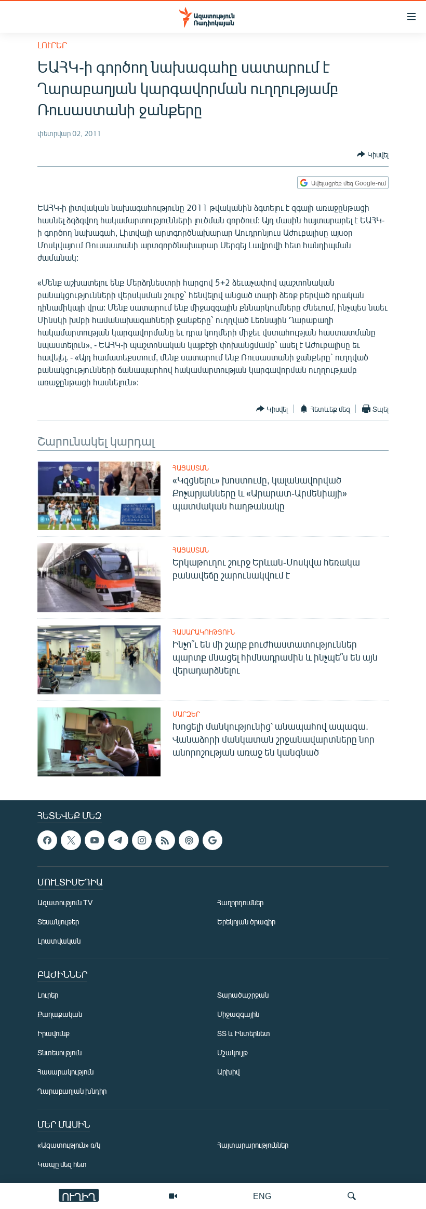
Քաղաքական (59, 1014)
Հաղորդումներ (240, 902)
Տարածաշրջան (243, 995)
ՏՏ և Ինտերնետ (243, 1033)
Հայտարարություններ (252, 1145)
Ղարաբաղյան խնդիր (71, 1091)
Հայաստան (190, 468)
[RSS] (165, 840)
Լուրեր (52, 45)
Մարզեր (186, 714)
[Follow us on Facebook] (47, 840)
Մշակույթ (232, 1053)
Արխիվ (228, 1072)
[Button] (373, 154)
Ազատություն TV (64, 902)
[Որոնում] (351, 1196)
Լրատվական (59, 941)
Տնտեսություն (59, 1053)
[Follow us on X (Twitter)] (71, 840)
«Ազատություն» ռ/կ (68, 1145)
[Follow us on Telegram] (118, 840)
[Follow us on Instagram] (142, 840)
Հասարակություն (203, 632)
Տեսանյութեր (58, 922)
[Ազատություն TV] (173, 1196)
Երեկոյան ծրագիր (246, 922)
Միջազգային (238, 1014)
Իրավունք (53, 1033)
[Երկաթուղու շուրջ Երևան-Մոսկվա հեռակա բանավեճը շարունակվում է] (99, 577)
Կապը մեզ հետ (62, 1164)
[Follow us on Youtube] (94, 840)
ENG (262, 1196)
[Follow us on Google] (212, 840)
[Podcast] (188, 840)
